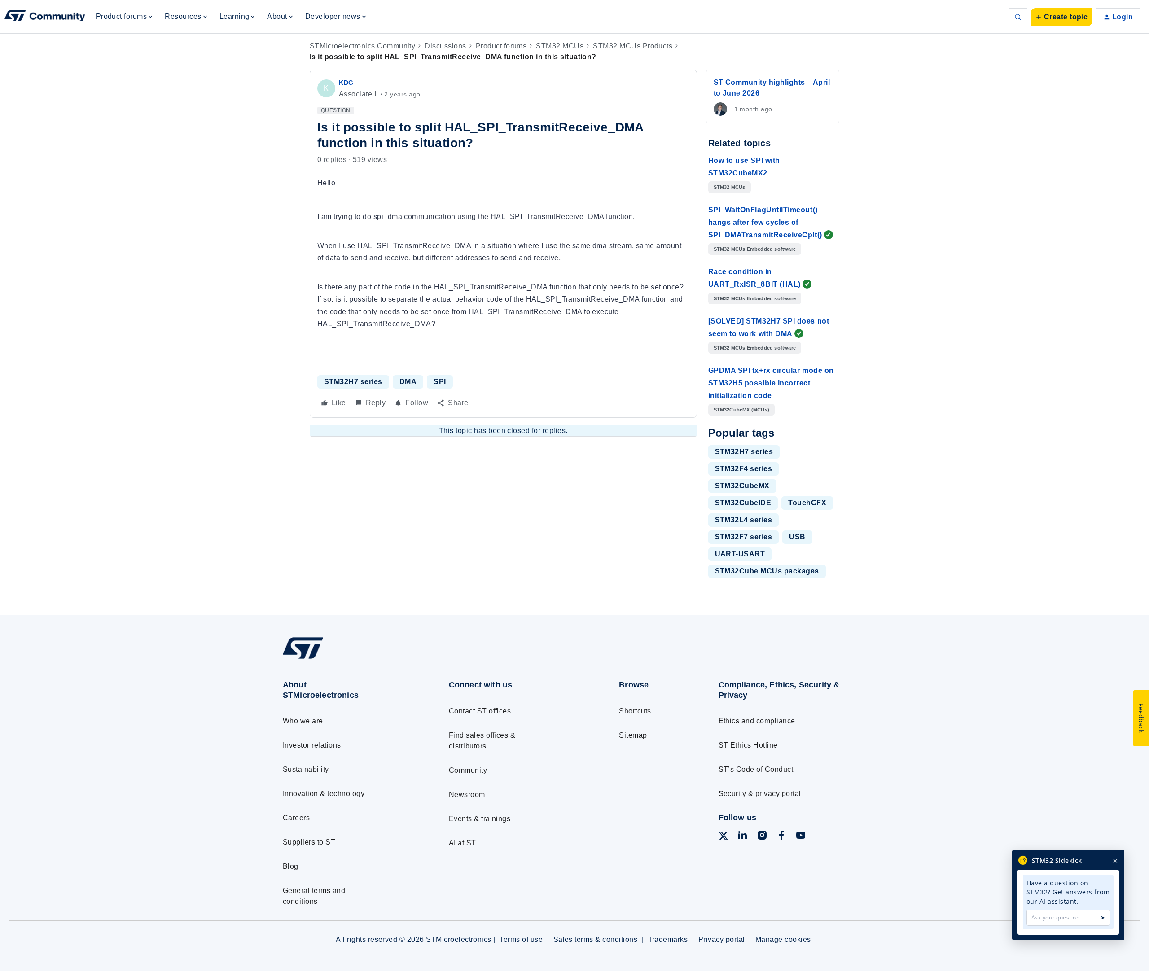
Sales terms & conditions (595, 939)
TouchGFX (807, 503)
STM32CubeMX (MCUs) (742, 409)
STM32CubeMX (742, 486)
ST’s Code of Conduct (756, 769)
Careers (296, 818)
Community (468, 770)
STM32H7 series (353, 381)
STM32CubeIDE (743, 503)
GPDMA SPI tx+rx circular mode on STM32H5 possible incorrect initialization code (771, 383)
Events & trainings (480, 819)
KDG (346, 82)
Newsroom (467, 794)
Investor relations (312, 745)
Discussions (445, 46)
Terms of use (521, 939)
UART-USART (740, 554)
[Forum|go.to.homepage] (44, 17)
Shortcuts (635, 711)
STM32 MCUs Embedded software (755, 249)
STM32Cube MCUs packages (767, 571)
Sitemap (633, 735)
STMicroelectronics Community (362, 46)
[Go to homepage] (349, 658)
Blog (290, 866)
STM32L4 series (743, 520)
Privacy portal (721, 939)
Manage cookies (783, 939)
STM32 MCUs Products (632, 46)
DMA (408, 381)
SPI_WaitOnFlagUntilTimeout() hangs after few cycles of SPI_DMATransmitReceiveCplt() (765, 222)
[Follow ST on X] (723, 838)
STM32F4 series (743, 469)
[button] (1061, 17)
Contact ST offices (480, 711)
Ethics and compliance (757, 721)
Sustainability (306, 769)
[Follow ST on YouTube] (800, 837)
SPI (440, 381)
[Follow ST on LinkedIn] (742, 837)
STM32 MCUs (559, 46)
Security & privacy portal (760, 793)
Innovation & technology (323, 793)
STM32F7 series (743, 537)
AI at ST (462, 843)
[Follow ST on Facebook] (781, 837)
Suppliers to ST (309, 842)
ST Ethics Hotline (748, 745)
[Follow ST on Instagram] (762, 837)
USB (797, 537)
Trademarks (668, 939)
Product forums (501, 46)
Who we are (303, 721)
